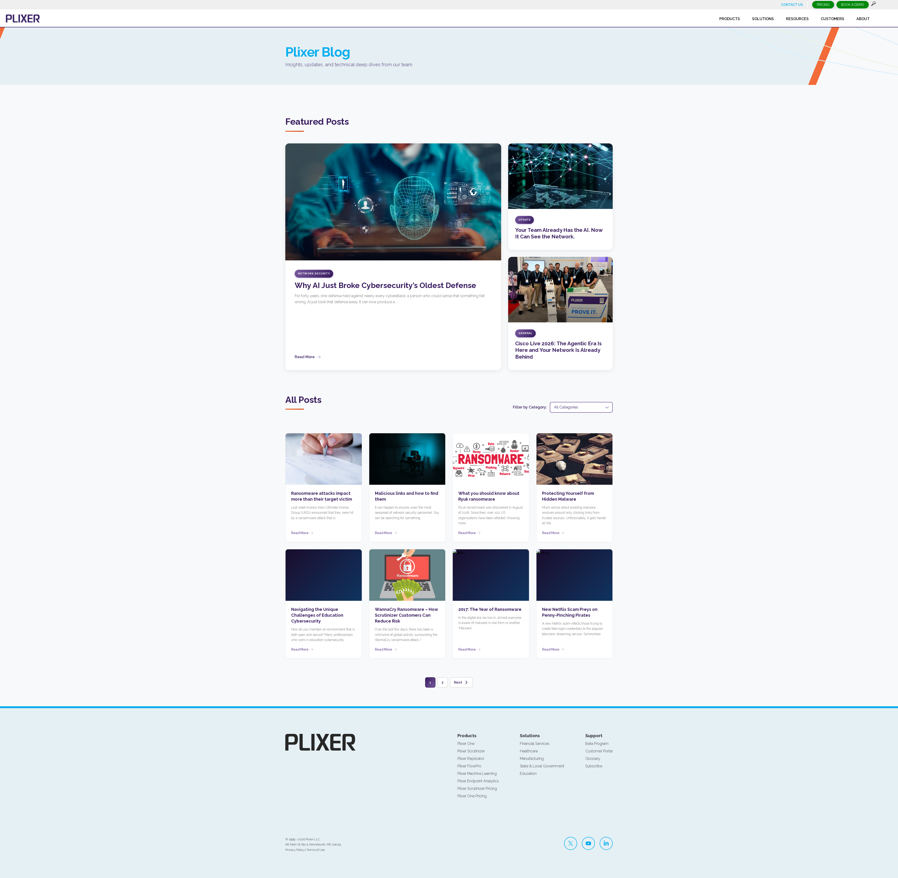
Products (466, 735)
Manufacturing (532, 758)
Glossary (592, 758)
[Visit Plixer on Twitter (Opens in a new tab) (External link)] (570, 843)
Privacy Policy (295, 850)
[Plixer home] (23, 18)
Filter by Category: (530, 407)
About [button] (863, 19)
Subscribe (593, 766)
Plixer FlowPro (469, 766)
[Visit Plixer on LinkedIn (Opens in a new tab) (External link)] (606, 843)
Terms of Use (316, 850)
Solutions (530, 735)
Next (458, 682)
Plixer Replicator (470, 758)
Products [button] (729, 19)
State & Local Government (542, 766)
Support (593, 735)
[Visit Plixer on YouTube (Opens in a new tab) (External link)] (588, 843)
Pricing (823, 5)
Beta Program (596, 743)
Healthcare (529, 751)
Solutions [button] (763, 19)
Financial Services (534, 743)
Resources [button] (797, 19)
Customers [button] (832, 19)
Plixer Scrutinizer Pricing (477, 788)
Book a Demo (852, 5)
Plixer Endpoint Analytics (478, 781)
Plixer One (465, 743)
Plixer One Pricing (472, 796)
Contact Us (792, 5)
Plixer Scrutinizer (471, 751)
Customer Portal (599, 751)
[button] (873, 4)
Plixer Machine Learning (477, 773)
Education (528, 773)
